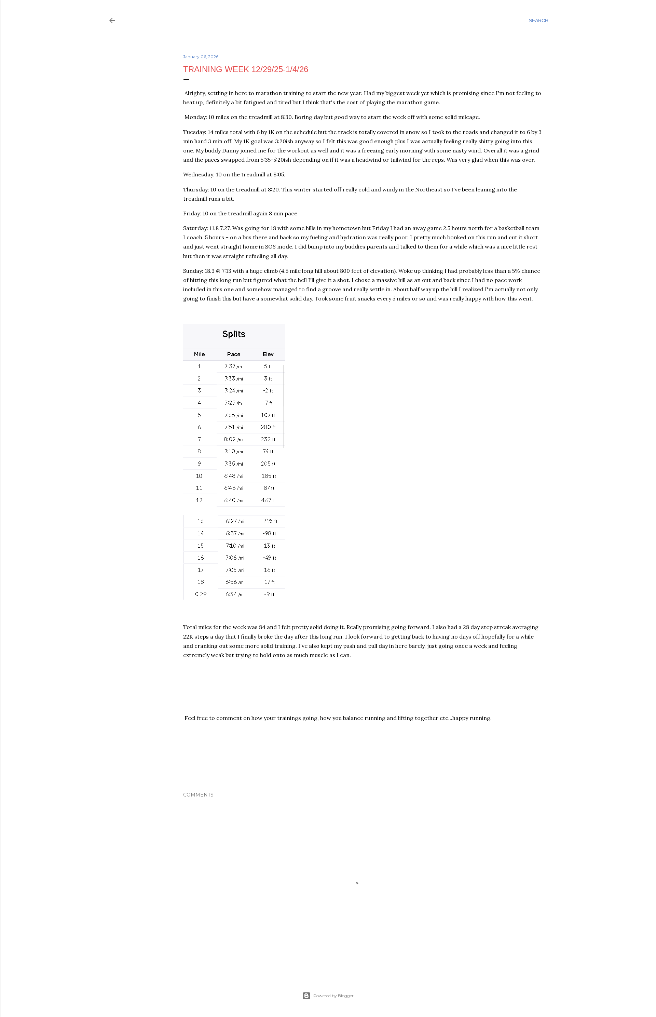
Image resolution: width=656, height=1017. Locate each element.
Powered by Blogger (333, 995)
